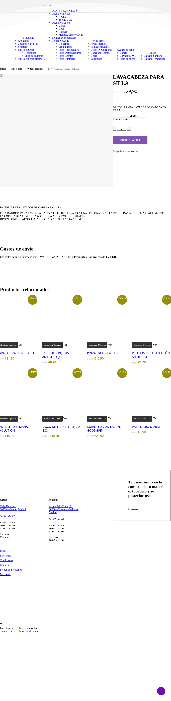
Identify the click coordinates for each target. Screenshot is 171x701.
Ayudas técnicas (35, 68)
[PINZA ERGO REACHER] (107, 316)
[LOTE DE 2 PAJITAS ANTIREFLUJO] (62, 316)
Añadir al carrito (130, 139)
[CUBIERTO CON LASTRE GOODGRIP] (107, 390)
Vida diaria (16, 68)
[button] (135, 509)
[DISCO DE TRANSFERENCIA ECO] (62, 390)
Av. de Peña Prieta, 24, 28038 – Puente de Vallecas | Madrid (64, 509)
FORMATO (131, 116)
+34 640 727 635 (56, 519)
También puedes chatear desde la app (19, 631)
